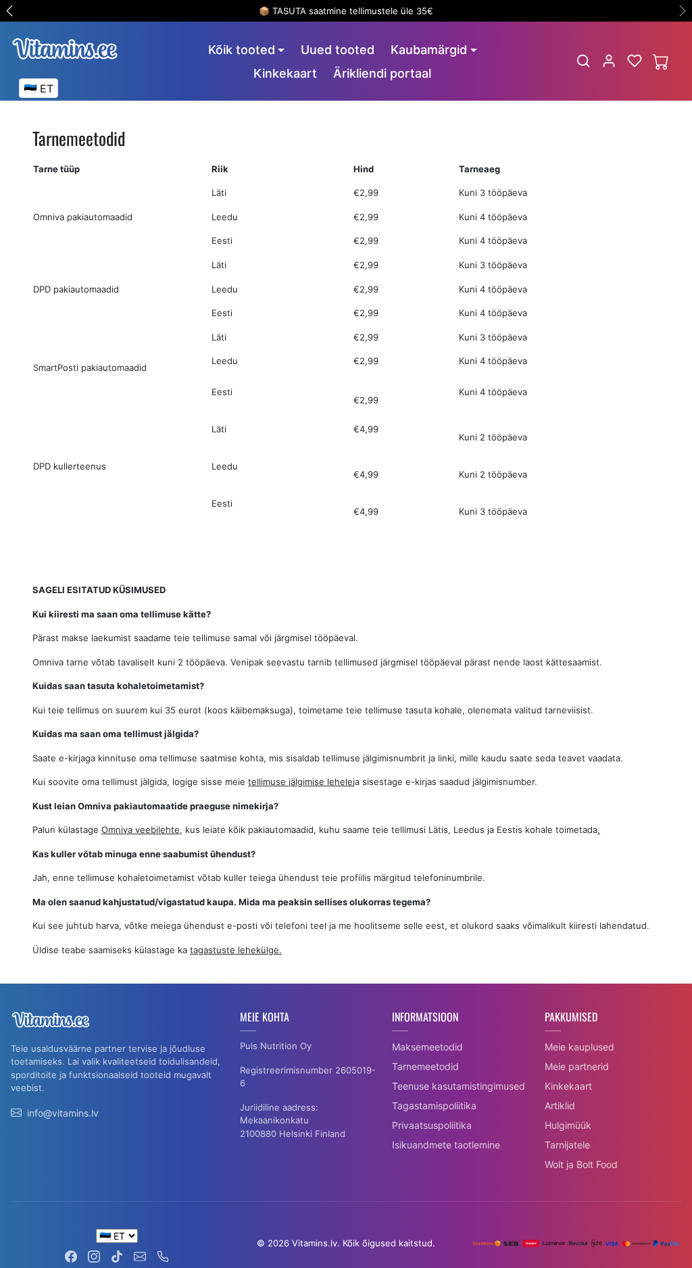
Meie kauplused (579, 1047)
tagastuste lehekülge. (236, 949)
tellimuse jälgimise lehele (300, 781)
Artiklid (560, 1105)
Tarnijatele (567, 1144)
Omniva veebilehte (140, 829)
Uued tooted (337, 50)
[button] (583, 61)
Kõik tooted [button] (241, 50)
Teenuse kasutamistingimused (458, 1086)
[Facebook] (70, 1255)
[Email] (139, 1255)
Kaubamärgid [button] (429, 50)
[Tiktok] (116, 1255)
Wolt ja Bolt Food (581, 1164)
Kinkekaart (285, 73)
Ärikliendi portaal (382, 73)
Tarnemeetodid (425, 1066)
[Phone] (162, 1255)
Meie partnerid (577, 1066)
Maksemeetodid (427, 1047)
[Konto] (609, 61)
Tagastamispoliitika (434, 1105)
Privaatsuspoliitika (432, 1125)
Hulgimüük (568, 1125)
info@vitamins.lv (63, 1113)
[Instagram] (93, 1255)
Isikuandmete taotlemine (446, 1144)
